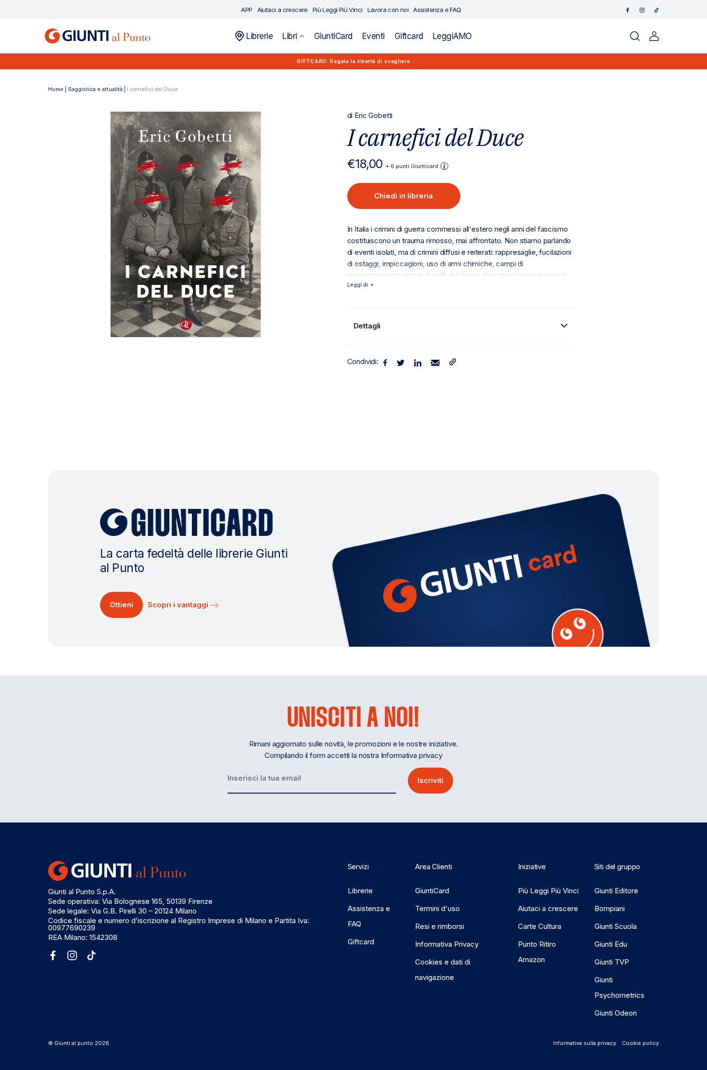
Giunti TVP (611, 961)
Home (55, 89)
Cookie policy (640, 1043)
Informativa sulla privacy (584, 1043)
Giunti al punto (73, 1043)
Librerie (360, 890)
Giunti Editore (616, 890)
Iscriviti (430, 780)
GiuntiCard (432, 890)
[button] (293, 36)
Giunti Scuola (615, 926)
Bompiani (609, 908)
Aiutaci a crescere (548, 908)
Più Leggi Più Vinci (548, 890)
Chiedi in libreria (403, 195)
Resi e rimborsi (439, 926)
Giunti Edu (610, 944)
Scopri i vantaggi (179, 604)
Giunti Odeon (615, 1013)
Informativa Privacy (447, 944)
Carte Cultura (539, 926)
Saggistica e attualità (95, 89)
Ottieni (121, 604)
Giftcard (361, 941)
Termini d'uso (437, 908)
